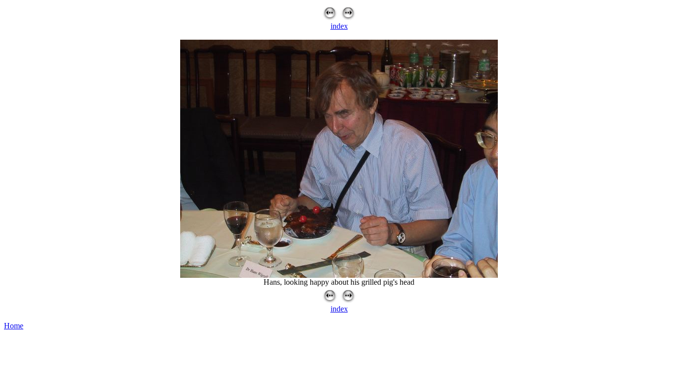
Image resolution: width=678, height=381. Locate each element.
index (339, 26)
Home (13, 325)
